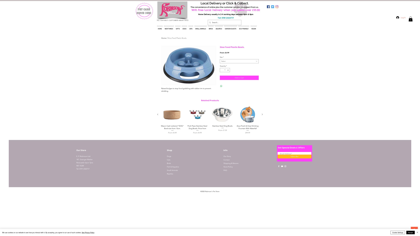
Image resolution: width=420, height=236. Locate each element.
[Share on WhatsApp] (221, 86)
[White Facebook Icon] (279, 166)
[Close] (417, 232)
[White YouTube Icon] (282, 166)
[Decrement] (221, 70)
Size (222, 57)
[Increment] (228, 70)
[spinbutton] (225, 70)
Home (163, 38)
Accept (410, 232)
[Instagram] (276, 6)
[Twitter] (272, 6)
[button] (411, 18)
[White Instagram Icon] (285, 166)
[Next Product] (262, 114)
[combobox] (239, 61)
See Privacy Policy (88, 232)
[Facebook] (268, 6)
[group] (210, 120)
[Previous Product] (157, 114)
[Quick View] (172, 114)
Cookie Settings (397, 232)
